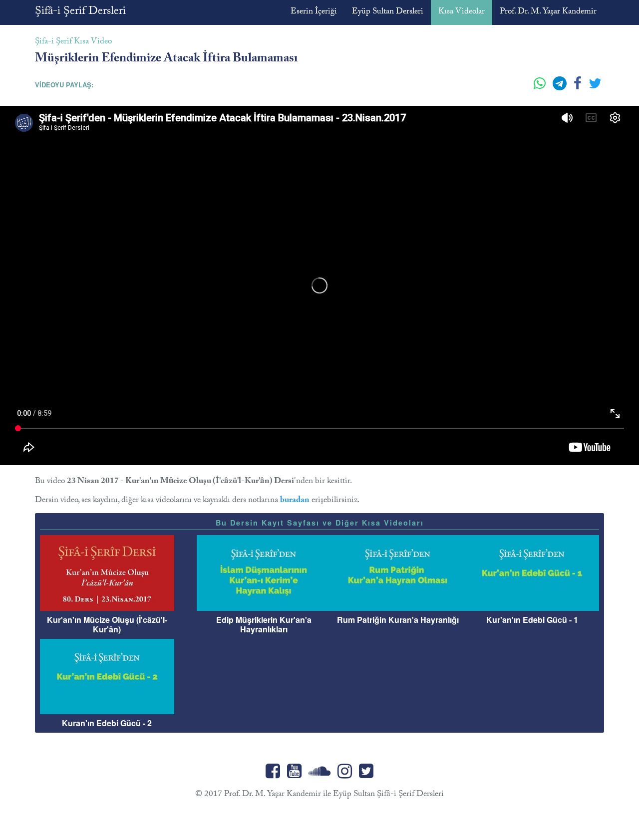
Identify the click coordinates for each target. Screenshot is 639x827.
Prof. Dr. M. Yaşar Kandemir (548, 12)
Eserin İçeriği (314, 12)
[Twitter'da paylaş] (595, 87)
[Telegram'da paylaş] (560, 87)
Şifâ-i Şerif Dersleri (80, 12)
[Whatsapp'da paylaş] (540, 87)
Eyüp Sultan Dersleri (387, 12)
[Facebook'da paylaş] (578, 87)
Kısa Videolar (461, 12)
